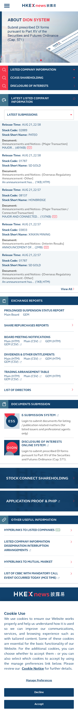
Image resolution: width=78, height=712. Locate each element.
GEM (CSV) (11, 344)
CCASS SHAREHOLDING (26, 78)
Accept (39, 704)
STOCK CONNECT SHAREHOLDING (37, 478)
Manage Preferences (39, 680)
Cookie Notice (33, 668)
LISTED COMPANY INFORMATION (33, 69)
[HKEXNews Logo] (39, 6)
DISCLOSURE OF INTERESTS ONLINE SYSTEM (42, 443)
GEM (26, 314)
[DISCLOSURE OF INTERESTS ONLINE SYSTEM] (12, 454)
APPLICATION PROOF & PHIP (31, 501)
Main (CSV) (31, 341)
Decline (39, 692)
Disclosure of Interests (29, 86)
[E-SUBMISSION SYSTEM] (12, 428)
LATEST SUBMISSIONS (22, 114)
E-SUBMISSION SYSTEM (39, 415)
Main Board (11, 314)
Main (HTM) (12, 341)
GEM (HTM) (53, 341)
